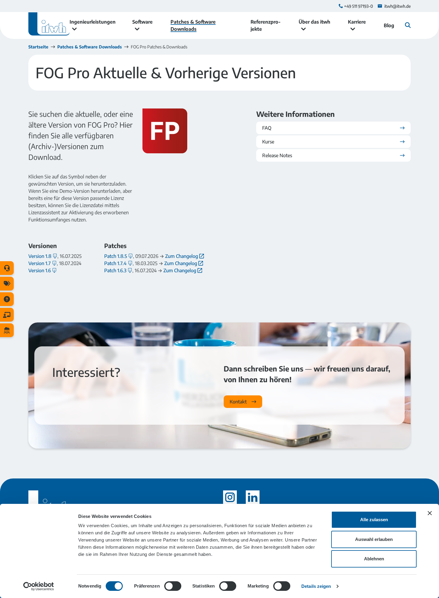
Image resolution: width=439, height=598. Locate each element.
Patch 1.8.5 (115, 256)
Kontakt (238, 402)
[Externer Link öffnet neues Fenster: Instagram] (230, 497)
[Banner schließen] (430, 513)
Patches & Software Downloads (89, 46)
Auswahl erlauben (374, 539)
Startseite (38, 46)
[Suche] (408, 25)
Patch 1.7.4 (115, 263)
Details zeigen (316, 586)
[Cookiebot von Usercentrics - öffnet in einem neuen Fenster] (39, 586)
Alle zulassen (374, 519)
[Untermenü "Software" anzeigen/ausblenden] (137, 29)
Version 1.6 (39, 270)
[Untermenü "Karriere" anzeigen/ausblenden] (352, 29)
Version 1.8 (39, 256)
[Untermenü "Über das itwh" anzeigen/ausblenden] (303, 29)
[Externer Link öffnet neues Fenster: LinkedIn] (253, 497)
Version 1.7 (39, 263)
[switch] (172, 586)
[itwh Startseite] (49, 25)
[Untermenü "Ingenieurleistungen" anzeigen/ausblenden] (74, 29)
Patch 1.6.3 (115, 270)
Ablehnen (374, 558)
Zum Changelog (181, 256)
